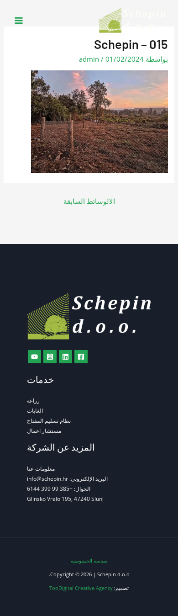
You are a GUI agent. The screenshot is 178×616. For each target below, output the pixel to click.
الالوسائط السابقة (89, 201)
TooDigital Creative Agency (81, 587)
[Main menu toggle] (18, 20)
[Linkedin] (65, 356)
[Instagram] (50, 356)
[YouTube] (34, 356)
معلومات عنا (41, 468)
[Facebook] (81, 356)
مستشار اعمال (44, 430)
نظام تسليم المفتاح (49, 420)
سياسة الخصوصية (89, 560)
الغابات (35, 410)
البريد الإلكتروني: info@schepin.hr (67, 478)
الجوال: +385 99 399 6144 (58, 488)
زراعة (33, 400)
